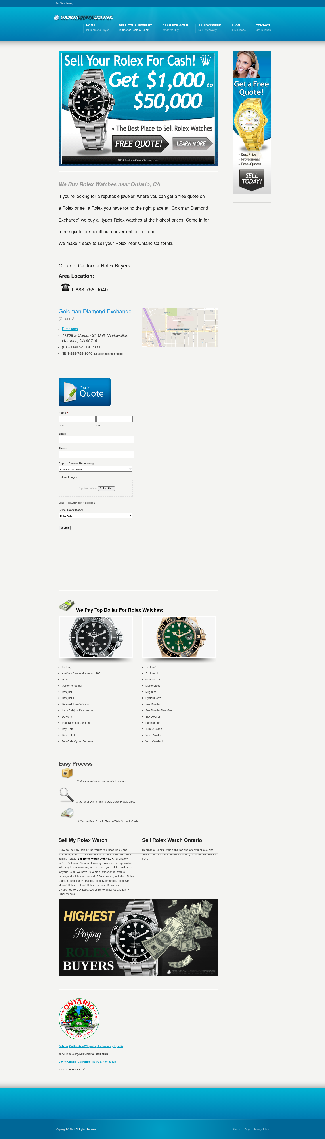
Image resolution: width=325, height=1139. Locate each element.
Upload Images (68, 477)
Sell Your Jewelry (64, 3)
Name (63, 413)
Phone (64, 448)
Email (63, 434)
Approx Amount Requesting (76, 463)
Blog (247, 1129)
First (61, 425)
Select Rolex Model (71, 510)
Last (99, 425)
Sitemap (236, 1129)
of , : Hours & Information (87, 1061)
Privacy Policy (261, 1129)
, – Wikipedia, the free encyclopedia (91, 1046)
